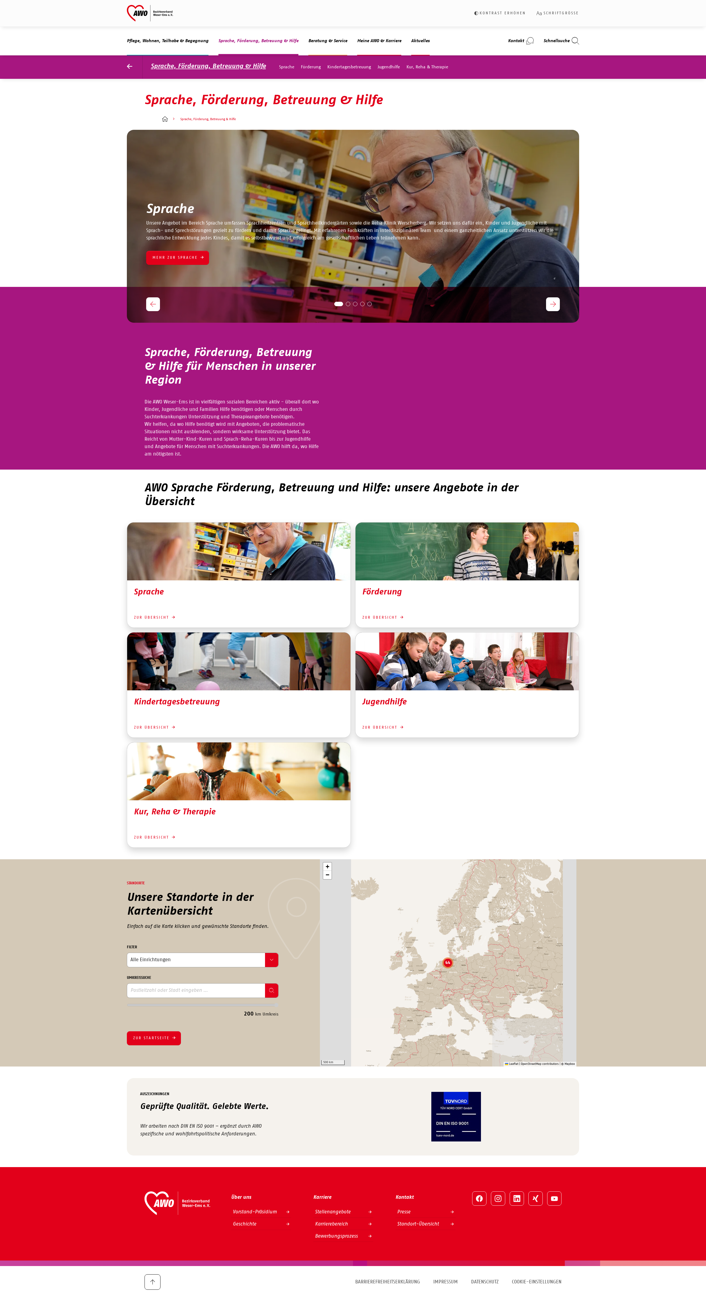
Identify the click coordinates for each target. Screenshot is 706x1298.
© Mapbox (568, 1063)
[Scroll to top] (153, 1282)
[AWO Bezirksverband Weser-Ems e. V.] (150, 13)
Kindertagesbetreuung (349, 67)
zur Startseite (151, 1038)
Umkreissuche (139, 978)
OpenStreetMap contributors (540, 1063)
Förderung (311, 67)
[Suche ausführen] (271, 991)
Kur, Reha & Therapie (427, 67)
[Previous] (153, 304)
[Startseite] (164, 119)
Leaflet (513, 1063)
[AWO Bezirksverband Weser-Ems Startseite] (135, 67)
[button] (447, 962)
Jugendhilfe (389, 67)
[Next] (553, 304)
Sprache (286, 67)
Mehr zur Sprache (175, 258)
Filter (132, 947)
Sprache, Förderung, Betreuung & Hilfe (208, 66)
